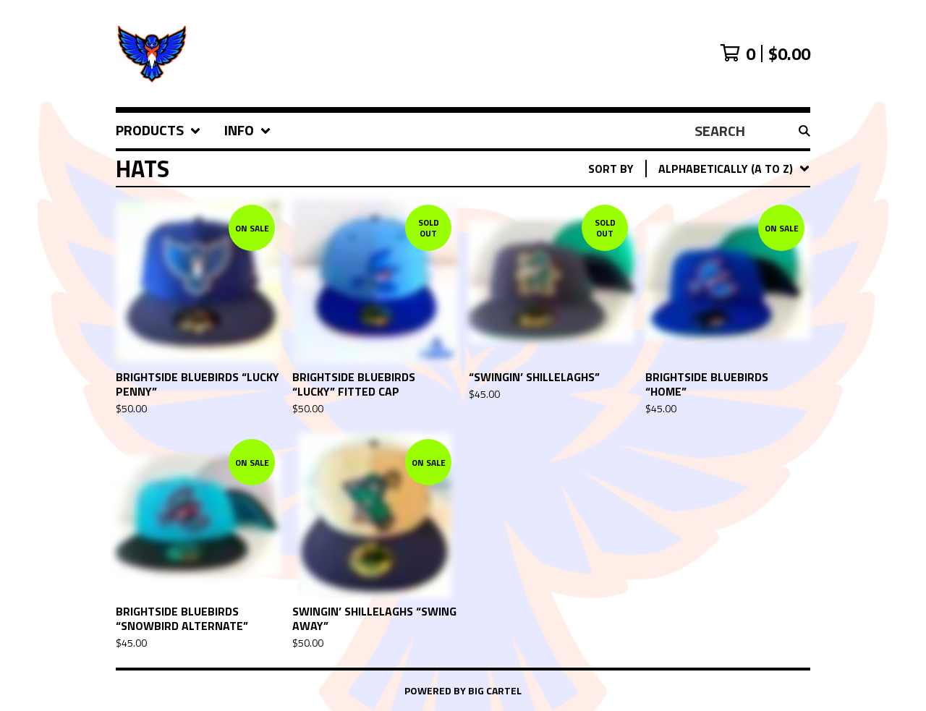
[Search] (804, 131)
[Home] (359, 53)
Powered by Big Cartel (463, 690)
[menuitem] (158, 130)
